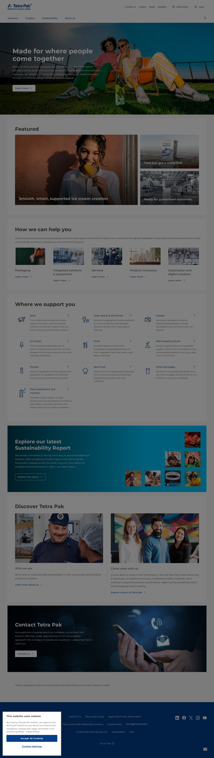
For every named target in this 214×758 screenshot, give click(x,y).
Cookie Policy (32, 731)
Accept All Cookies (32, 738)
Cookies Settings (32, 746)
